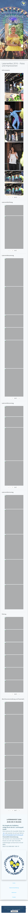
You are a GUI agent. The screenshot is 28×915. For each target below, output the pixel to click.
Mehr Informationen (16, 909)
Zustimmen (14, 911)
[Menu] (14, 8)
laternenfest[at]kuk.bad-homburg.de (13, 835)
